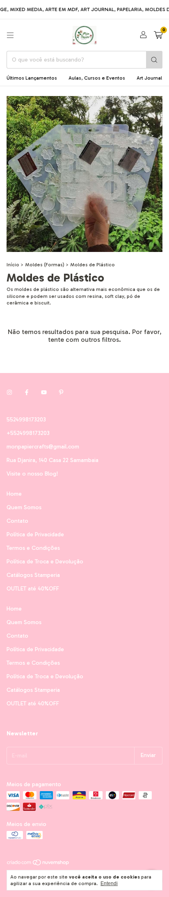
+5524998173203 (28, 433)
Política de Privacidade (35, 534)
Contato (17, 520)
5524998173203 (26, 419)
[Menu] (10, 35)
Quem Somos (24, 507)
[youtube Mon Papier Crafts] (44, 392)
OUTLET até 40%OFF (33, 588)
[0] (158, 35)
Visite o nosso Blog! (32, 473)
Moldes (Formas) (44, 265)
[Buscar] (154, 60)
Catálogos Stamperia (33, 575)
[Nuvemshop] (38, 864)
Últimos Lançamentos (32, 78)
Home (14, 493)
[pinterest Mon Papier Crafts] (61, 392)
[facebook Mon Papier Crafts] (27, 392)
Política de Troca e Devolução (45, 561)
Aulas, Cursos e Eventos (97, 78)
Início (13, 265)
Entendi (109, 883)
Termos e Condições (33, 548)
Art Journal (149, 78)
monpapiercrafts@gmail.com (43, 446)
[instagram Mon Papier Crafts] (9, 392)
